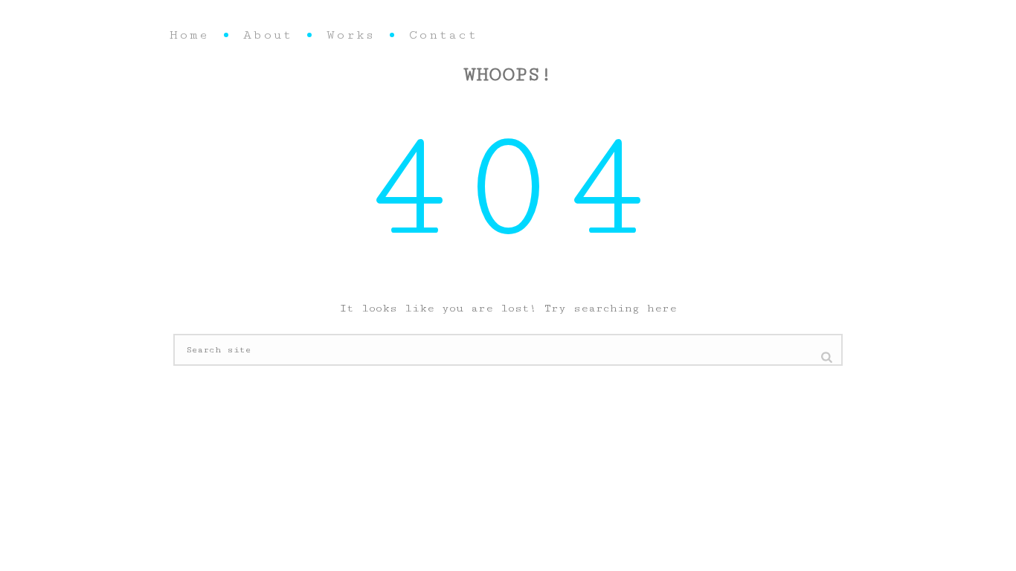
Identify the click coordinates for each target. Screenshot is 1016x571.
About (267, 35)
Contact (443, 35)
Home (189, 35)
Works (351, 35)
